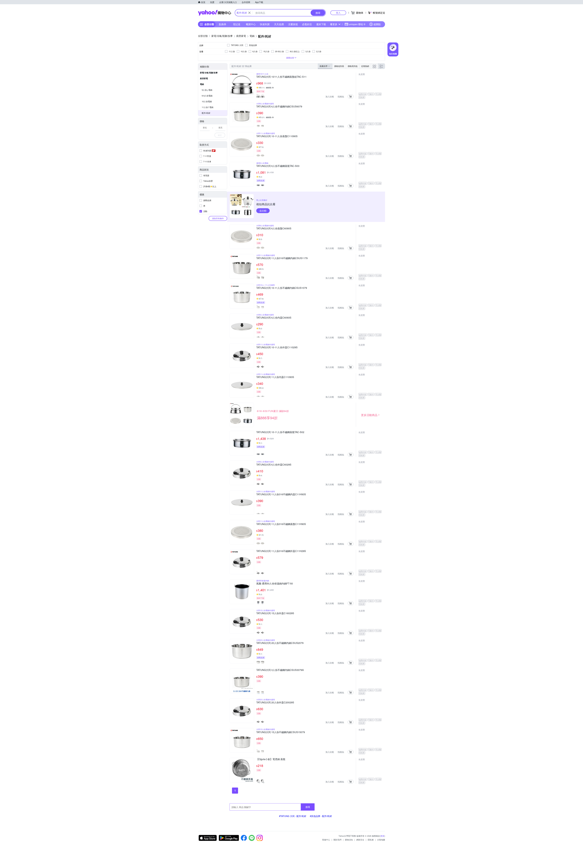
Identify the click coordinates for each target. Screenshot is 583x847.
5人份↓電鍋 (207, 89)
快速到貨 (265, 24)
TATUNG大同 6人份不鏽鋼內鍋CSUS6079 (279, 106)
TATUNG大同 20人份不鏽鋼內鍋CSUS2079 (279, 643)
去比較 (263, 210)
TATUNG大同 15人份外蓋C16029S (275, 613)
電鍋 (202, 84)
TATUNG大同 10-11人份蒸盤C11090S (277, 136)
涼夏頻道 (293, 24)
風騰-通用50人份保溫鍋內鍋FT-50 (274, 583)
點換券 (222, 24)
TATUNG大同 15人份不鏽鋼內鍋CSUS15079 (280, 732)
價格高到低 (353, 66)
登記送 (236, 24)
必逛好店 (307, 24)
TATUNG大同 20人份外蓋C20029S (275, 702)
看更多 (333, 24)
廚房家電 (204, 78)
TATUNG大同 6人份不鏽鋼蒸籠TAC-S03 (277, 166)
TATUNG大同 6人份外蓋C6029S (273, 464)
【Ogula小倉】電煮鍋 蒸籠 (270, 759)
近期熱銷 (365, 66)
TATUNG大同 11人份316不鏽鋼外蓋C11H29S (281, 551)
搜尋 (307, 806)
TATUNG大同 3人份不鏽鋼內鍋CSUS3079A (280, 670)
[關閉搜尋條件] (249, 13)
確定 (220, 135)
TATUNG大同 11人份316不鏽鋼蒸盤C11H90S (281, 524)
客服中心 (326, 839)
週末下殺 (321, 24)
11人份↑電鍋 (207, 107)
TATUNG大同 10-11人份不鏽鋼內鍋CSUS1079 (281, 288)
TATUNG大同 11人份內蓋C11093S (275, 377)
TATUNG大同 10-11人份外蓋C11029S (277, 347)
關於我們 (337, 839)
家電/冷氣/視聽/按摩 (209, 72)
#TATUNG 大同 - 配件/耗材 (292, 816)
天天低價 (279, 24)
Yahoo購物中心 (214, 12)
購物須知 (349, 839)
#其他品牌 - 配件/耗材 (321, 816)
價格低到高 (339, 66)
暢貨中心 (251, 24)
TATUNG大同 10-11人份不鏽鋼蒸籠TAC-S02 (280, 432)
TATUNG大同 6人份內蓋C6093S (273, 317)
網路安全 (360, 839)
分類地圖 (381, 839)
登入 (338, 12)
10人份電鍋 (207, 101)
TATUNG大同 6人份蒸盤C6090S (273, 228)
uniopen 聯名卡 (357, 24)
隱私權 (371, 839)
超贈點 (377, 24)
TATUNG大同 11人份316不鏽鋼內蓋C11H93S (281, 494)
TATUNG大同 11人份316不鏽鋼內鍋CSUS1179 (282, 258)
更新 (382, 835)
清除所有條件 (218, 218)
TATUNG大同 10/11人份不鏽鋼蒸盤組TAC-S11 (281, 76)
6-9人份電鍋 (207, 95)
